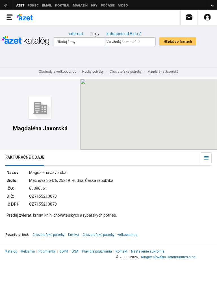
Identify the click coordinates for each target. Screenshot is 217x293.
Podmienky (47, 251)
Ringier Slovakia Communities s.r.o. (168, 257)
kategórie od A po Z (124, 33)
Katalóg (11, 251)
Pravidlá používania (97, 251)
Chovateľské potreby (48, 235)
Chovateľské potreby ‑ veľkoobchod (110, 235)
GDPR (63, 251)
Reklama (28, 251)
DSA (75, 251)
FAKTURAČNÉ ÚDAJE (24, 157)
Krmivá (73, 235)
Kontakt (121, 251)
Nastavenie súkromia (147, 251)
